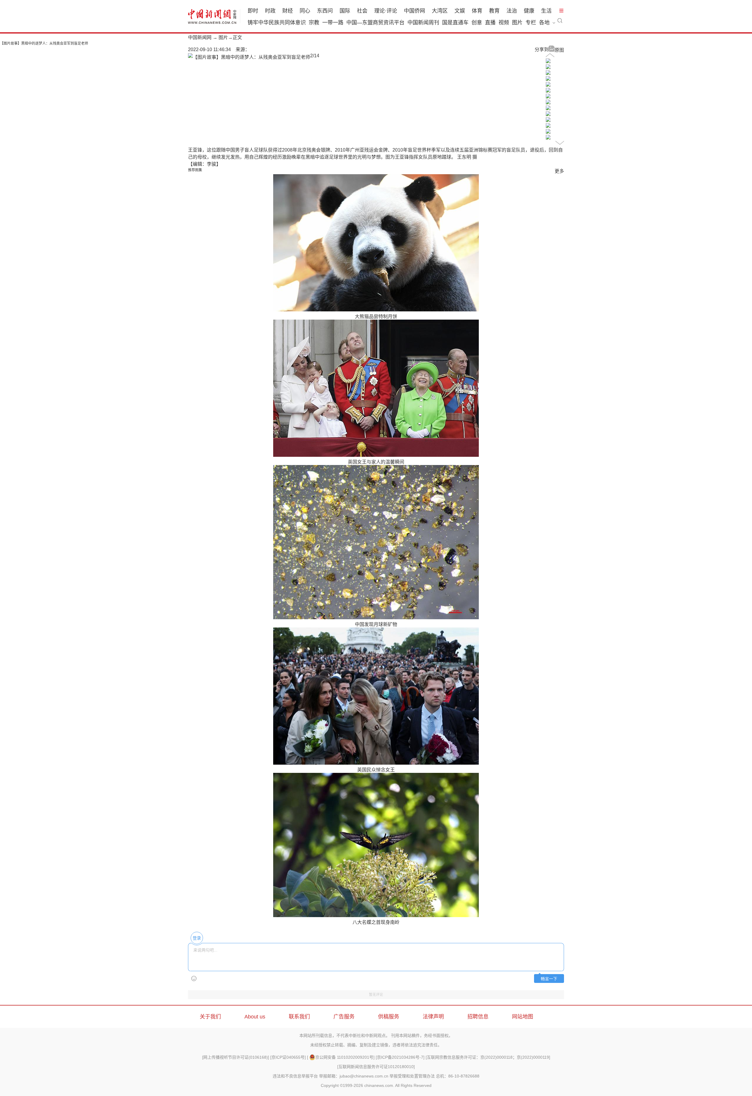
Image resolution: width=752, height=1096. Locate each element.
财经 (287, 11)
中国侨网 (414, 11)
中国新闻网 (200, 37)
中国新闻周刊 (423, 23)
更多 (559, 171)
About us (254, 1017)
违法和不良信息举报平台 (295, 1076)
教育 (494, 11)
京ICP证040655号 (288, 1057)
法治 (511, 11)
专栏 (531, 23)
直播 (490, 23)
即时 (253, 11)
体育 (477, 11)
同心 (305, 11)
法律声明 (433, 1017)
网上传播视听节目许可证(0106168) (235, 1057)
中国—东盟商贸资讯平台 (375, 23)
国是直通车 (455, 23)
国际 (345, 11)
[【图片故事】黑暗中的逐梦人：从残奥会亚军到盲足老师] (548, 61)
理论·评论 (385, 11)
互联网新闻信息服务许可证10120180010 (376, 1066)
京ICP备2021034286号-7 (400, 1057)
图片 (517, 23)
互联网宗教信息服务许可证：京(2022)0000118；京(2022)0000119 (488, 1057)
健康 (529, 11)
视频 (503, 23)
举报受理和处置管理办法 (412, 1076)
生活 (546, 11)
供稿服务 (388, 1017)
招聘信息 (478, 1017)
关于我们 (210, 1017)
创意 (476, 23)
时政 (270, 11)
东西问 (325, 11)
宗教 (314, 23)
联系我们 (299, 1017)
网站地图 (522, 1017)
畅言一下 (549, 979)
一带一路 (332, 23)
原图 (559, 50)
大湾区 (440, 11)
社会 (362, 11)
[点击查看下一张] (249, 57)
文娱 (459, 11)
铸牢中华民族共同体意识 (277, 23)
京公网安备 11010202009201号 (344, 1057)
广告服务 (344, 1017)
